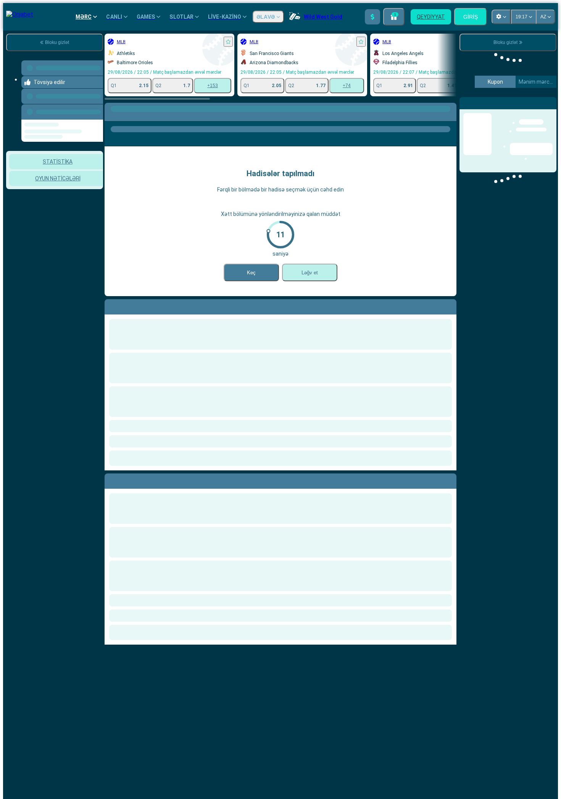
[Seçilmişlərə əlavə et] (228, 42)
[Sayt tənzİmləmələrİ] (501, 17)
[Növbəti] (128, 479)
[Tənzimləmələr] (544, 103)
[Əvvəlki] (95, 107)
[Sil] (448, 479)
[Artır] (372, 16)
